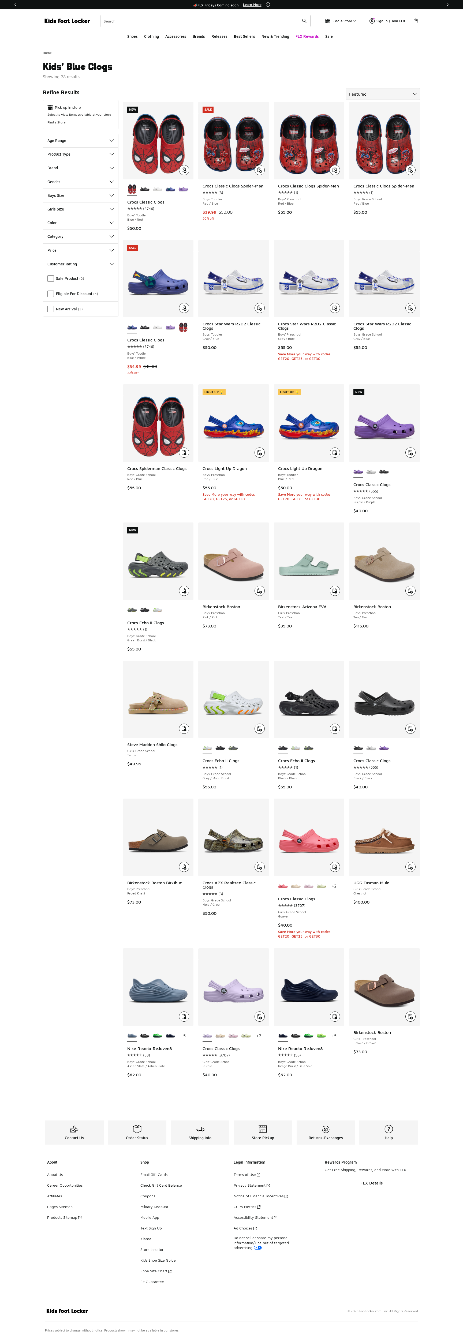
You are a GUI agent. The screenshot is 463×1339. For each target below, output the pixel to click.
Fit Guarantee (152, 1281)
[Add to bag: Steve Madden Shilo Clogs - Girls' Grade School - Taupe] (184, 729)
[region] (231, 5)
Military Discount (154, 1206)
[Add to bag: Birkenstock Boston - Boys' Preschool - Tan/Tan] (410, 591)
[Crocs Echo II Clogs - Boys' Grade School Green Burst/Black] (233, 748)
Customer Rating (62, 264)
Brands (199, 36)
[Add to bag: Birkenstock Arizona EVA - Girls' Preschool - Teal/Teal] (335, 591)
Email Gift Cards (153, 1174)
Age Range (56, 140)
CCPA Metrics (245, 1206)
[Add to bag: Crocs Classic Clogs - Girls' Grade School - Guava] (335, 867)
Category (55, 236)
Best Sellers (244, 36)
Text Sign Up (151, 1228)
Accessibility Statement (253, 1217)
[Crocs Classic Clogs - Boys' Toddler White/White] (157, 189)
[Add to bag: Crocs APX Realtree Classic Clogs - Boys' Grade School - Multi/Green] (260, 867)
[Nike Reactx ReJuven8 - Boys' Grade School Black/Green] (157, 1036)
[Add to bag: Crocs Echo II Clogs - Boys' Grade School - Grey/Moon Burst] (260, 729)
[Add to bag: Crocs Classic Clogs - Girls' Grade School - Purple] (260, 1016)
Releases (219, 36)
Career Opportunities (65, 1185)
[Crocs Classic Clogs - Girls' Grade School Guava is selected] (283, 886)
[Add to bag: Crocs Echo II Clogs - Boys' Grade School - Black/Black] (335, 729)
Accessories (175, 36)
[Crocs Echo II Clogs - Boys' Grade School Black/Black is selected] (283, 748)
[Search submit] (304, 21)
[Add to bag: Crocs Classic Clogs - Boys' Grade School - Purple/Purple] (410, 452)
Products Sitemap (62, 1217)
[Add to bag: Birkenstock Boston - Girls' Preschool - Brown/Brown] (410, 1016)
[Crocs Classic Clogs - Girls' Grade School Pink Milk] (308, 886)
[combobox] (205, 21)
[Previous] (15, 4)
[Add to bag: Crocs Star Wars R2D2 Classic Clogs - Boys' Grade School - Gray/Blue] (410, 308)
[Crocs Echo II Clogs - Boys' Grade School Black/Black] (145, 610)
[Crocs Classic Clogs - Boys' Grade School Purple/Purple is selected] (358, 472)
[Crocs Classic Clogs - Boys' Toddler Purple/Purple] (183, 189)
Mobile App (149, 1217)
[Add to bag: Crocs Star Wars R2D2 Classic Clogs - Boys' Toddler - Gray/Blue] (260, 308)
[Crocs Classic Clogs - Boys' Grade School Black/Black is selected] (358, 748)
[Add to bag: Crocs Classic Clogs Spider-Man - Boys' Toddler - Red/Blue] (260, 170)
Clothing (151, 36)
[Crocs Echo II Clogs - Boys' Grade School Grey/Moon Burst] (157, 610)
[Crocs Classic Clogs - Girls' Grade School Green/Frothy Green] (321, 886)
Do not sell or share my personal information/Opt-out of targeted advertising (261, 1242)
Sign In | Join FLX (390, 21)
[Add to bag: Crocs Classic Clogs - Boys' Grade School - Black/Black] (410, 729)
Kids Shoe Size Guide (158, 1260)
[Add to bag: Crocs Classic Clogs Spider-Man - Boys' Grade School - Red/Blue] (410, 170)
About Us (55, 1174)
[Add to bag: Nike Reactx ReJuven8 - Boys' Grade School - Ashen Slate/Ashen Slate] (184, 1016)
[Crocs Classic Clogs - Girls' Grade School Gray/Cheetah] (296, 886)
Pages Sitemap (60, 1206)
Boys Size (55, 195)
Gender (53, 181)
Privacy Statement (250, 1185)
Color (52, 222)
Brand (52, 168)
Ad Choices (243, 1228)
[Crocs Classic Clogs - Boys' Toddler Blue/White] (170, 189)
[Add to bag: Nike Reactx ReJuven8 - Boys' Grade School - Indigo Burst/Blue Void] (335, 1016)
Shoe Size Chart (153, 1271)
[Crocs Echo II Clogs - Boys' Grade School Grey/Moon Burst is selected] (207, 748)
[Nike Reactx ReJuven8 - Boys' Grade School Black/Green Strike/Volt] (321, 1036)
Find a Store (56, 122)
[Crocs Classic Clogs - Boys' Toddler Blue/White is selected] (132, 327)
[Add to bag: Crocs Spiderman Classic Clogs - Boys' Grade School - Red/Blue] (184, 452)
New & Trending (275, 36)
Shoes (132, 36)
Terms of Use (245, 1174)
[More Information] (268, 4)
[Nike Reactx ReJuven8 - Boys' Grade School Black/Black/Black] (145, 1036)
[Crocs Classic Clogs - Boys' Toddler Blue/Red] (183, 327)
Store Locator (151, 1249)
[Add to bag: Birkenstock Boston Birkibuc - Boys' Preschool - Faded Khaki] (184, 867)
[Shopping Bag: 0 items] (416, 21)
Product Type (58, 154)
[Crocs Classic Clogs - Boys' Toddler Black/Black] (145, 189)
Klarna (145, 1238)
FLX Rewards (307, 36)
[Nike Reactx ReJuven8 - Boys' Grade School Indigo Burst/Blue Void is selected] (283, 1036)
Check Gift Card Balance (161, 1185)
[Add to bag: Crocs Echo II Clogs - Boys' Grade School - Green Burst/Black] (184, 591)
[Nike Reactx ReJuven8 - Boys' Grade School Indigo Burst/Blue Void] (170, 1036)
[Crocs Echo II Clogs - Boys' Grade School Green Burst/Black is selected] (132, 610)
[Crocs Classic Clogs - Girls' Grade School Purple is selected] (207, 1036)
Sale (329, 36)
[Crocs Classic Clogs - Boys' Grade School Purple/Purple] (384, 748)
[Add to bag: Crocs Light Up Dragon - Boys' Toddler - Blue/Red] (335, 452)
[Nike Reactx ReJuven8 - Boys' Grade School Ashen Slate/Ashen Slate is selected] (132, 1036)
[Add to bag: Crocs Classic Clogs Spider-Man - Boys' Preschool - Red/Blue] (335, 170)
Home (47, 53)
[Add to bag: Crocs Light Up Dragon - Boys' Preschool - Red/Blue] (260, 452)
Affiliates (54, 1196)
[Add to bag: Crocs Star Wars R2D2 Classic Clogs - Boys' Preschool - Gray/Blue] (335, 308)
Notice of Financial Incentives (258, 1196)
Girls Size (55, 209)
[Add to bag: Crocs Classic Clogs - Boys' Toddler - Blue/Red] (184, 170)
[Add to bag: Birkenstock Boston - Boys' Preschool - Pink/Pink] (260, 591)
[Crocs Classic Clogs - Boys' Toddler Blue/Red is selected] (132, 189)
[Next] (447, 4)
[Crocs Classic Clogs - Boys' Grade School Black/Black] (384, 472)
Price (52, 250)
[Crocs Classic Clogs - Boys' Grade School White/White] (371, 472)
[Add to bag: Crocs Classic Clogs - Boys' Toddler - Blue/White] (184, 308)
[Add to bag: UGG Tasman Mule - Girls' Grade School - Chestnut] (410, 867)
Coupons (147, 1196)
